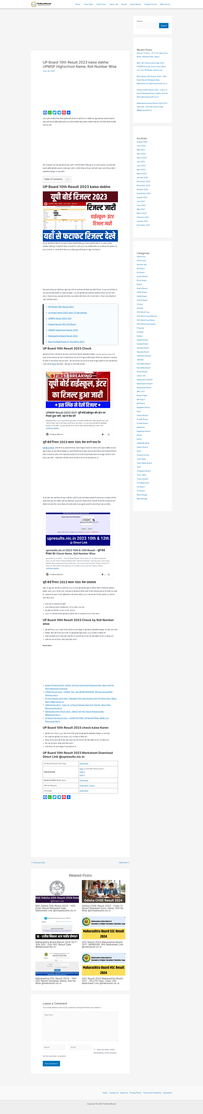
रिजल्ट (54, 364)
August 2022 (142, 197)
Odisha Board (142, 415)
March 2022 (142, 213)
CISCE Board (142, 300)
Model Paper (142, 395)
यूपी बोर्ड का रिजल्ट (48, 448)
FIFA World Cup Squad (146, 324)
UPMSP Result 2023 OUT (60, 318)
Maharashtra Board (144, 380)
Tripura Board (142, 479)
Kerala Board (142, 372)
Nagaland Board (143, 407)
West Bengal (142, 495)
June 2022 (141, 205)
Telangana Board (144, 471)
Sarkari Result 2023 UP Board (62, 324)
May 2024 (141, 150)
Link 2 (92, 785)
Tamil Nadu (141, 459)
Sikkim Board (142, 447)
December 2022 (143, 181)
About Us (124, 1093)
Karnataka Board (143, 364)
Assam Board (142, 276)
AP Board (140, 268)
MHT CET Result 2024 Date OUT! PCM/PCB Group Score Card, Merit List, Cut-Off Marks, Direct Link (151, 66)
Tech (139, 467)
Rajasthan (141, 427)
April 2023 (141, 169)
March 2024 (142, 158)
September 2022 (144, 193)
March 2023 (142, 173)
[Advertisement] (80, 33)
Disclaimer (167, 1093)
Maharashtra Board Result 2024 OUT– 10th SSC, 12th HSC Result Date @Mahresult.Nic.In (56, 944)
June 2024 (141, 146)
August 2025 (142, 142)
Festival (140, 308)
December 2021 (143, 225)
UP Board (141, 487)
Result (124, 4)
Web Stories (165, 4)
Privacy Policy (135, 1093)
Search (140, 21)
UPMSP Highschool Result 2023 (63, 330)
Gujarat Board (142, 340)
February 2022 (143, 217)
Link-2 (82, 772)
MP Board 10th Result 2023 (61, 307)
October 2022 (142, 189)
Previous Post (38, 862)
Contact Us (114, 1093)
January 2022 (142, 221)
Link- (82, 775)
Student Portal (150, 4)
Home (77, 4)
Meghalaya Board (144, 387)
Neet (139, 411)
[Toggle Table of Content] (66, 179)
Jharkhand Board (144, 356)
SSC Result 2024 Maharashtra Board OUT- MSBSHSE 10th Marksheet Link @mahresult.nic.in (102, 944)
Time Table (88, 4)
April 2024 (141, 154)
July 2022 (141, 201)
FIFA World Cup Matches (147, 316)
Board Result (135, 4)
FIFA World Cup (143, 312)
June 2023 (141, 165)
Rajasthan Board (143, 431)
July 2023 (141, 161)
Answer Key (142, 264)
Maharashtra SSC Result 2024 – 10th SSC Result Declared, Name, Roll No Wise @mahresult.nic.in (55, 981)
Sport (139, 451)
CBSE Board (142, 292)
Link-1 (82, 769)
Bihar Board (141, 280)
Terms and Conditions (152, 1093)
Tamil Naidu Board (144, 463)
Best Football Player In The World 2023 (66, 342)
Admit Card (101, 4)
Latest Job (113, 4)
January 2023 (142, 177)
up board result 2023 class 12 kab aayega (67, 312)
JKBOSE (140, 360)
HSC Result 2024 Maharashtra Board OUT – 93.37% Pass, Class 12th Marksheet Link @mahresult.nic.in (102, 981)
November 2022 (143, 185)
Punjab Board (142, 419)
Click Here (84, 763)
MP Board (141, 399)
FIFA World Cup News (146, 320)
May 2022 (141, 209)
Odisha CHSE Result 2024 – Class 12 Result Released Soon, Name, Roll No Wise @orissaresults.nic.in (102, 908)
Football (140, 332)
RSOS (139, 439)
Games (139, 336)
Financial (140, 328)
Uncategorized (143, 483)
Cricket (140, 304)
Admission (141, 256)
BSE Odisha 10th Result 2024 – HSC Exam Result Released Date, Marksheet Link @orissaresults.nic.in (55, 908)
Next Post (124, 862)
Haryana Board (143, 348)
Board (139, 284)
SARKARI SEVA (143, 443)
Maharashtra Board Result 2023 (63, 336)
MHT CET (141, 391)
